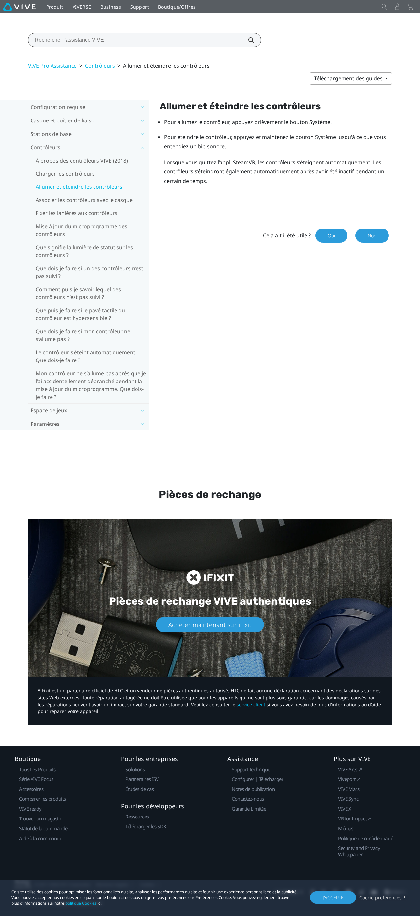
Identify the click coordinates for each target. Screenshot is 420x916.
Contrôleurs (100, 65)
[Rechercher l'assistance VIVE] (247, 40)
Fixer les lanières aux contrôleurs (76, 213)
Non (372, 235)
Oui (331, 235)
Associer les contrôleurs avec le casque (84, 200)
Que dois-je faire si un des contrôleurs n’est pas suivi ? (89, 272)
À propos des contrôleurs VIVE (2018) (82, 160)
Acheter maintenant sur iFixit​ (210, 625)
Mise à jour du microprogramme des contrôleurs (81, 230)
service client (251, 704)
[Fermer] (384, 6)
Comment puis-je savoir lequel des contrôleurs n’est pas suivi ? (78, 293)
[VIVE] (19, 6)
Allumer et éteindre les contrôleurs (79, 186)
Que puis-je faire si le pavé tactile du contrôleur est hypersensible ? (80, 314)
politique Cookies (80, 903)
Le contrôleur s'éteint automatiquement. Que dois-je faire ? (86, 356)
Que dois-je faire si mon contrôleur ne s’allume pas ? (83, 335)
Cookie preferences (380, 897)
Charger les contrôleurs (65, 173)
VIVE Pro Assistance (52, 65)
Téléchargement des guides (349, 78)
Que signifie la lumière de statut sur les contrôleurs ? (84, 251)
